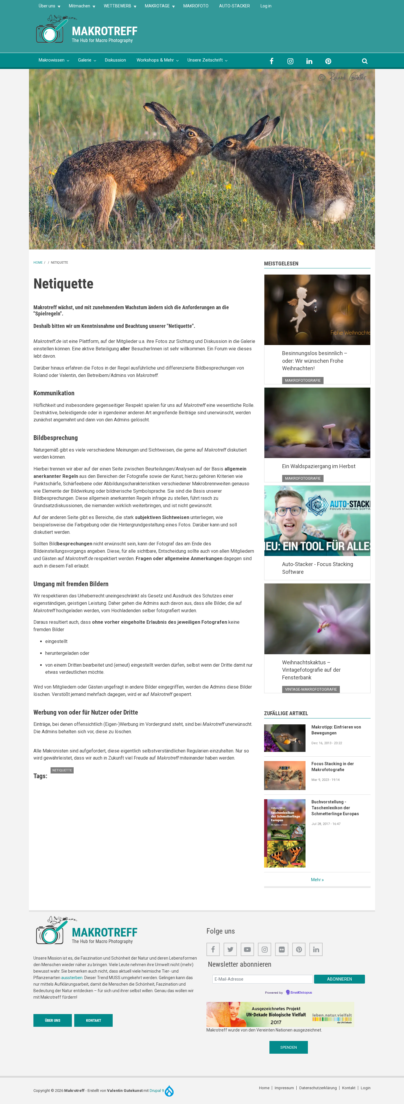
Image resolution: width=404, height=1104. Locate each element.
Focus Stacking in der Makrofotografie (332, 766)
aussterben (72, 977)
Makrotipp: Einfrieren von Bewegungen (336, 730)
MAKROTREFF (105, 31)
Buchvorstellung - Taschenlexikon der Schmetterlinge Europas (335, 808)
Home (38, 262)
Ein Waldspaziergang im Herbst (318, 466)
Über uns (44, 8)
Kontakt (93, 1020)
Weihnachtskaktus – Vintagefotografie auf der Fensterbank (311, 670)
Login (366, 1088)
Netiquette (62, 770)
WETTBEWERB (114, 8)
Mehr (316, 879)
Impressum (284, 1088)
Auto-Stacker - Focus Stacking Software (317, 568)
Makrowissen (51, 60)
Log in (266, 6)
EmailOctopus (301, 992)
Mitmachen (77, 8)
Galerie (84, 60)
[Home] (57, 28)
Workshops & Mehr (155, 60)
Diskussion (115, 60)
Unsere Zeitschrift (205, 60)
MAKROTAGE (155, 8)
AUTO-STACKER (234, 6)
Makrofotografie (303, 380)
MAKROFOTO (196, 6)
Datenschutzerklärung (318, 1088)
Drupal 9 (157, 1090)
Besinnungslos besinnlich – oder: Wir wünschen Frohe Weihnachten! (315, 360)
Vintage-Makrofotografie (311, 689)
